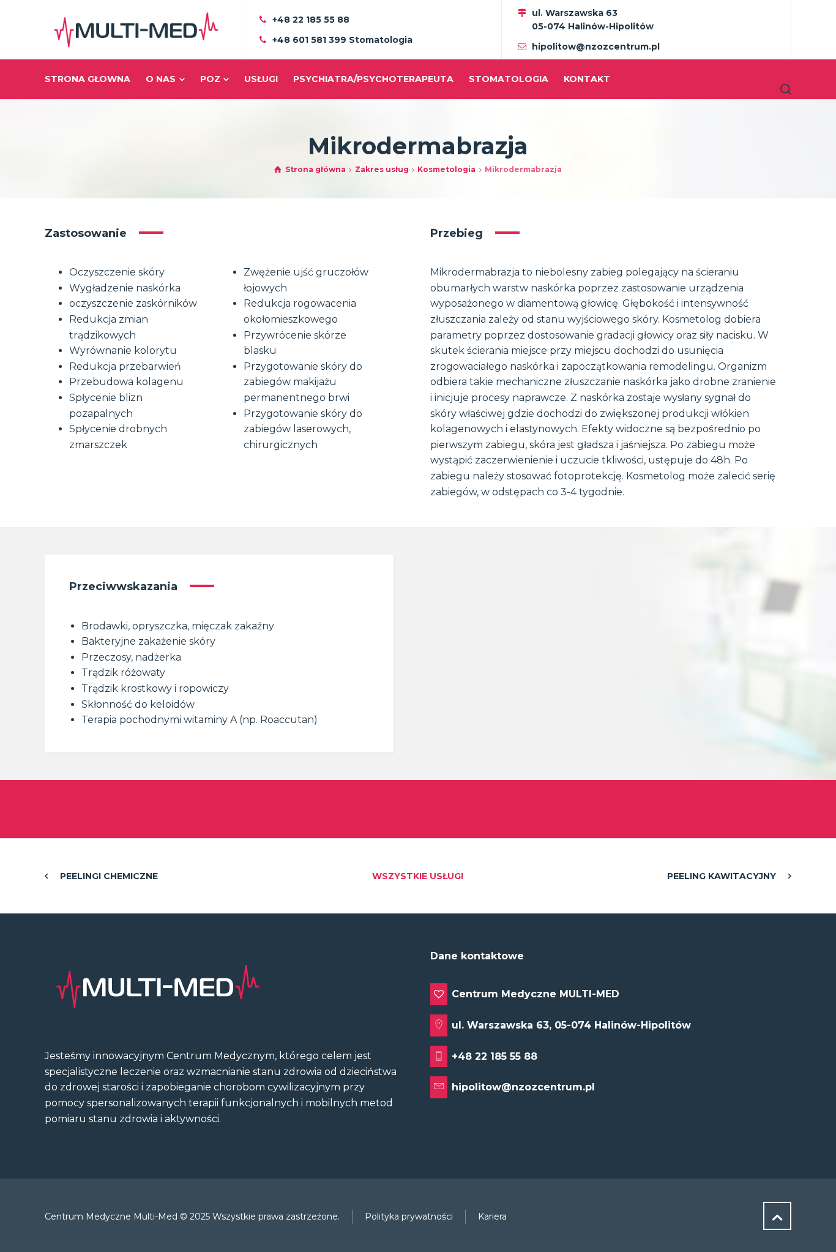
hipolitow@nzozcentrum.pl (596, 46)
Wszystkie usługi (417, 876)
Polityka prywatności (409, 1216)
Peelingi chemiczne (109, 876)
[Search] (783, 89)
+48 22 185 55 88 (310, 19)
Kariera (492, 1216)
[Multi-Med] (136, 29)
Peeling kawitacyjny (721, 876)
